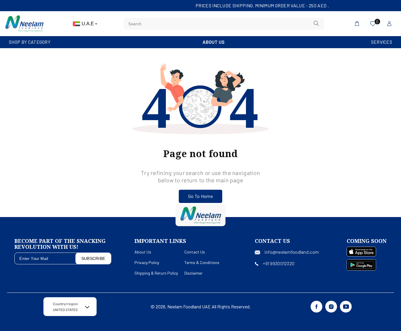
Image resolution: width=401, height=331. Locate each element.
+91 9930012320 (278, 263)
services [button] (381, 42)
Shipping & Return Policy (156, 272)
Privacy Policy (146, 262)
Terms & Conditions (201, 262)
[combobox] (224, 24)
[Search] (316, 23)
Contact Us (194, 251)
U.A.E (88, 23)
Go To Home (200, 196)
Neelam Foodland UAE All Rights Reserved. (209, 306)
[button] (29, 42)
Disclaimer (193, 272)
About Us (214, 42)
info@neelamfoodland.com (291, 252)
